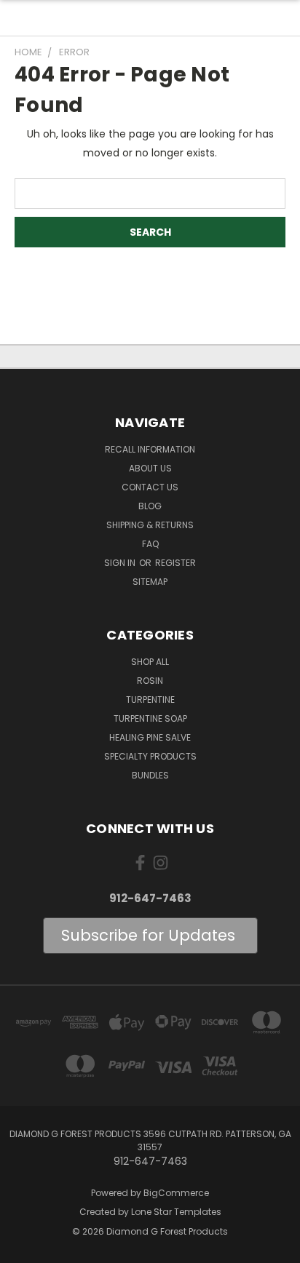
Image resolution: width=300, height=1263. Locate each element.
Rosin (150, 680)
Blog (150, 506)
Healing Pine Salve (150, 737)
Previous (23, 1248)
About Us (150, 468)
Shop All (150, 662)
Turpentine (150, 699)
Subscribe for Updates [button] (150, 935)
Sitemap (150, 581)
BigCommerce (176, 1193)
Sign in (121, 563)
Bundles (150, 775)
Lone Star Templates (176, 1212)
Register (175, 563)
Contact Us (150, 487)
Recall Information (150, 449)
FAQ (150, 544)
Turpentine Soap (150, 718)
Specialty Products (150, 756)
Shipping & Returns (150, 525)
